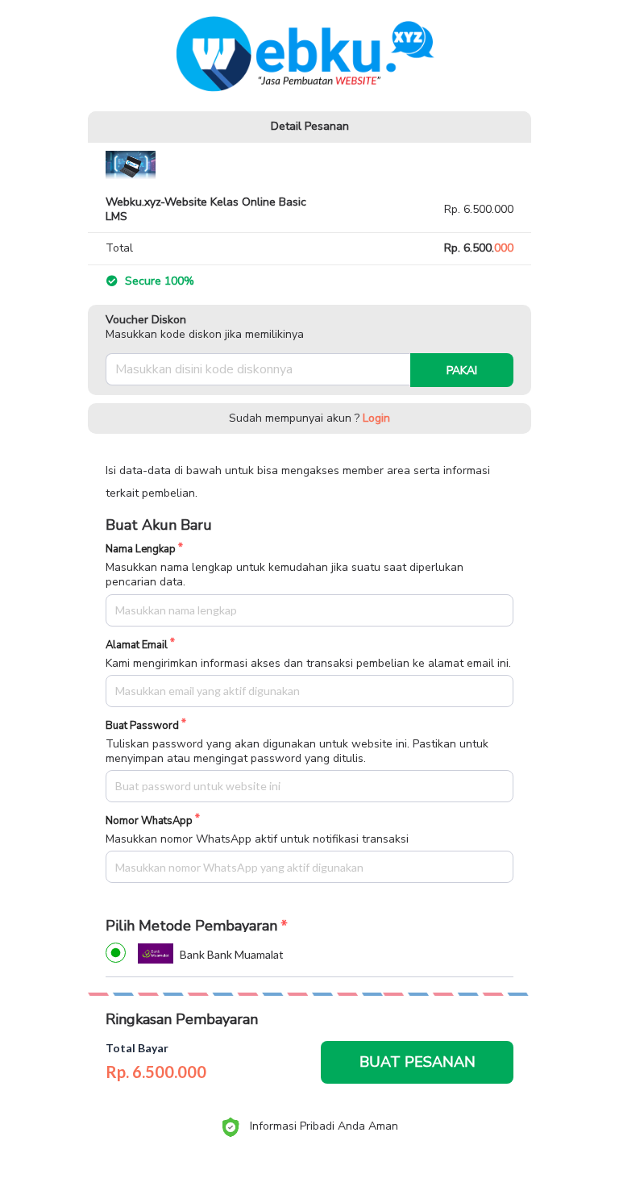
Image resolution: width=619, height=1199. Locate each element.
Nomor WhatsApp (149, 821)
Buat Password (142, 726)
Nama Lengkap (141, 549)
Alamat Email (137, 645)
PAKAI (462, 370)
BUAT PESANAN (417, 1062)
